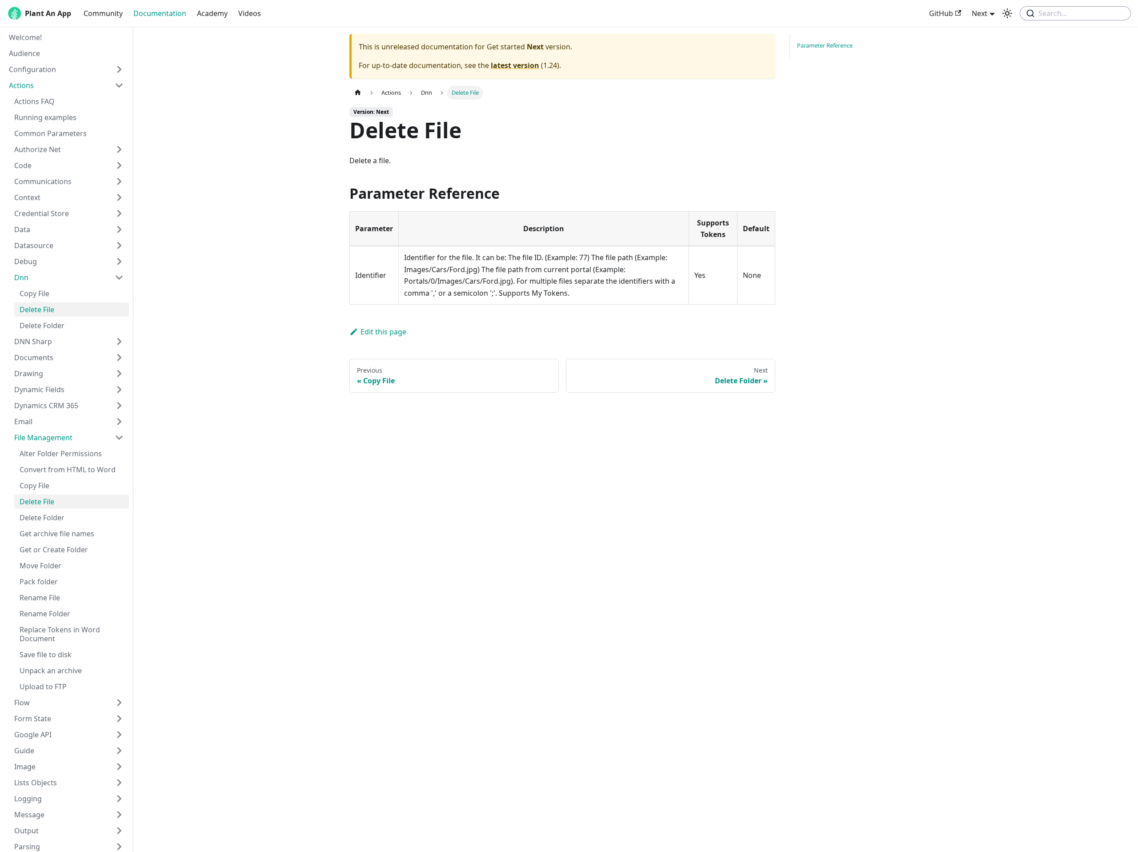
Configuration (32, 69)
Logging (28, 799)
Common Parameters (50, 133)
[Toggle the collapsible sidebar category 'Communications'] (119, 181)
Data (22, 229)
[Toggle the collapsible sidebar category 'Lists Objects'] (119, 783)
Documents (33, 357)
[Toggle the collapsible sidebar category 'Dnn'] (119, 277)
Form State (32, 718)
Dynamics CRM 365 (46, 405)
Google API (33, 734)
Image (25, 767)
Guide (24, 751)
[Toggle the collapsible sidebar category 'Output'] (119, 831)
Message (29, 815)
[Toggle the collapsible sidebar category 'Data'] (119, 229)
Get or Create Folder (54, 550)
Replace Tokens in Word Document (60, 634)
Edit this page (383, 332)
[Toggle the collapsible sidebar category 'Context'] (119, 197)
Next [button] (979, 13)
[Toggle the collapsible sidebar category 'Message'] (119, 815)
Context (27, 197)
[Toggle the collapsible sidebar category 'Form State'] (119, 718)
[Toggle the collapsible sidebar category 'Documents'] (119, 357)
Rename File (40, 598)
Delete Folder (42, 325)
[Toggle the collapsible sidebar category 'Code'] (119, 165)
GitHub (941, 13)
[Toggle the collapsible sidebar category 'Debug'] (119, 261)
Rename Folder (45, 614)
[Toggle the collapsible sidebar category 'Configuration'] (119, 69)
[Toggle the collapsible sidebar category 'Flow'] (119, 702)
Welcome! (25, 37)
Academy (212, 13)
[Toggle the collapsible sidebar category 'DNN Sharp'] (119, 341)
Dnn (21, 277)
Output (26, 831)
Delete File (37, 309)
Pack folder (39, 582)
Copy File (34, 293)
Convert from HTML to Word (68, 469)
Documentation (159, 13)
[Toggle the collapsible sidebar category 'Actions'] (119, 85)
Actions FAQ (34, 101)
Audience (24, 53)
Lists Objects (35, 783)
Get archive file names (57, 534)
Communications (43, 181)
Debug (25, 261)
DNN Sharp (33, 341)
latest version (515, 65)
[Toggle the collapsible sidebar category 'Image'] (119, 767)
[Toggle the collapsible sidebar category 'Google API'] (119, 734)
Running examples (45, 117)
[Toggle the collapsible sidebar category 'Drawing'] (119, 373)
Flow (22, 702)
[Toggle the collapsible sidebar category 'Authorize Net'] (119, 149)
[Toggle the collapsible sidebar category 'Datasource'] (119, 245)
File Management (43, 437)
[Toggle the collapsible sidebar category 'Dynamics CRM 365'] (119, 405)
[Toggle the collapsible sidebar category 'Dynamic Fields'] (119, 389)
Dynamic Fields (39, 389)
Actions (21, 85)
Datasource (33, 245)
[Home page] (357, 93)
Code (23, 165)
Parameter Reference (825, 45)
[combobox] (1075, 13)
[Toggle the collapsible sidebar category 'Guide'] (119, 750)
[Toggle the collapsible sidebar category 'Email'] (119, 421)
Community (103, 13)
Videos (249, 13)
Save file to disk (46, 654)
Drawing (28, 373)
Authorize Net (37, 149)
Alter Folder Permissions (61, 453)
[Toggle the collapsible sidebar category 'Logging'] (119, 799)
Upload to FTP (43, 686)
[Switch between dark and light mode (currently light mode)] (1007, 13)
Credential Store (41, 213)
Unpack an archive (51, 670)
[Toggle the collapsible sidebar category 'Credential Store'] (119, 213)
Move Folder (40, 566)
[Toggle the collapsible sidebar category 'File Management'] (119, 437)
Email (23, 421)
